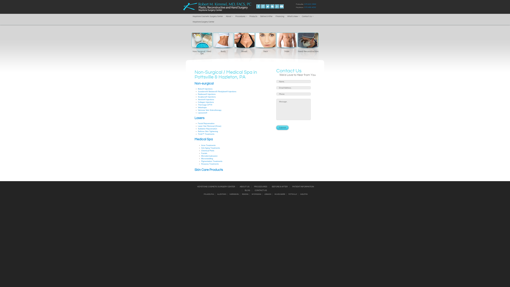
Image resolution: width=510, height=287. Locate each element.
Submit (282, 128)
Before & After (266, 16)
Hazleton (304, 194)
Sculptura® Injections (207, 97)
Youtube (282, 6)
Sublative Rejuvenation (207, 129)
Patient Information (303, 187)
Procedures (240, 16)
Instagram (263, 6)
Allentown (221, 194)
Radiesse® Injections (207, 94)
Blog (247, 190)
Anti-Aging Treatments (210, 148)
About (228, 16)
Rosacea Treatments (210, 164)
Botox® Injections (205, 89)
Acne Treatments (208, 145)
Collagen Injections (206, 102)
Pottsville (292, 194)
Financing (280, 16)
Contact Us (307, 16)
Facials (204, 153)
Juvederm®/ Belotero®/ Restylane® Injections (217, 91)
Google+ (277, 6)
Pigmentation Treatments (211, 161)
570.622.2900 (310, 4)
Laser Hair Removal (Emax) (209, 126)
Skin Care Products (209, 170)
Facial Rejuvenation (206, 123)
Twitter (268, 6)
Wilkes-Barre (280, 194)
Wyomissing (256, 194)
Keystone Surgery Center (203, 22)
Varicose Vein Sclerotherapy (209, 110)
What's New (292, 16)
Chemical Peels (207, 151)
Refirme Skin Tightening (208, 131)
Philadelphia (209, 194)
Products (253, 16)
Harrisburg (234, 194)
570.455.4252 (310, 7)
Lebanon (267, 194)
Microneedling (207, 159)
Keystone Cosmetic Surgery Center (208, 16)
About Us (244, 187)
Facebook (258, 6)
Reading (245, 194)
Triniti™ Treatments (206, 134)
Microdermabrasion (209, 156)
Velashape (202, 107)
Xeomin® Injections (206, 99)
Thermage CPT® (205, 105)
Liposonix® (202, 113)
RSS (272, 6)
